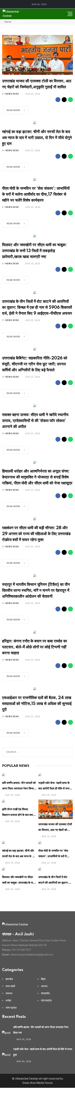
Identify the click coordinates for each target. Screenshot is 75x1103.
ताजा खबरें (10, 986)
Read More (13, 110)
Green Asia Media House (37, 1082)
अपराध (44, 986)
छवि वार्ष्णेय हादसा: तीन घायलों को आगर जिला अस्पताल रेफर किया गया (19, 788)
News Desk (12, 94)
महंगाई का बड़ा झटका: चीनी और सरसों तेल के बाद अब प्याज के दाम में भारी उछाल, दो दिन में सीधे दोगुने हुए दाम (37, 138)
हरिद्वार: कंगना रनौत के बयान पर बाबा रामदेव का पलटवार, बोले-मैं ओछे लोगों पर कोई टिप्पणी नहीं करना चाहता (34, 647)
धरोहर (8, 1000)
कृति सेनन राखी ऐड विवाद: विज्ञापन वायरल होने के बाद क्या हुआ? (17, 815)
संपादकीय (45, 993)
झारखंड (9, 979)
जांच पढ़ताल (11, 1008)
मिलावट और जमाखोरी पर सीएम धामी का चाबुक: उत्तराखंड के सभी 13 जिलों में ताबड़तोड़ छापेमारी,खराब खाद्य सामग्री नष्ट (34, 251)
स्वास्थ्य (9, 993)
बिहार (43, 979)
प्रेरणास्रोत (46, 1000)
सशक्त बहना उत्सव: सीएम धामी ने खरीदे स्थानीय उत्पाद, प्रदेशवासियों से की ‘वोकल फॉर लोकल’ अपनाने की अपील (35, 421)
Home (7, 21)
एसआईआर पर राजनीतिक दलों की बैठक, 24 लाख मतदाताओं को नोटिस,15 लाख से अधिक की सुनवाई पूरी (37, 704)
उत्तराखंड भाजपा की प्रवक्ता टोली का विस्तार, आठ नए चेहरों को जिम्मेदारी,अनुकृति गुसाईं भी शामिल (55, 830)
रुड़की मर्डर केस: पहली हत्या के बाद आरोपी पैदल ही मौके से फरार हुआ (54, 788)
